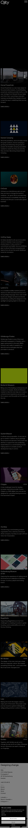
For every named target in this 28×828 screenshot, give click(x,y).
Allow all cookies (13, 818)
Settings (13, 824)
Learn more (3, 814)
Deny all (13, 822)
